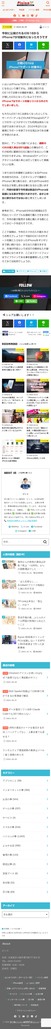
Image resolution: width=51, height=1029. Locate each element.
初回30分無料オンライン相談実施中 (22, 521)
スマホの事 (7, 27)
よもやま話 (12, 845)
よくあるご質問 (33, 983)
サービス (9, 817)
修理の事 (10, 854)
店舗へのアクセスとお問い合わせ (21, 988)
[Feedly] (31, 301)
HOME (6, 929)
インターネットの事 (16, 790)
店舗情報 (42, 988)
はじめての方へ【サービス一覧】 (19, 977)
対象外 (44, 271)
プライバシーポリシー (26, 1011)
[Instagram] (27, 15)
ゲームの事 (12, 808)
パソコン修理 (42, 977)
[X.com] (19, 15)
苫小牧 (8, 892)
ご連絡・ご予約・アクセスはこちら (26, 20)
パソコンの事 (14, 836)
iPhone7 (33, 271)
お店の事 (10, 799)
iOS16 (22, 271)
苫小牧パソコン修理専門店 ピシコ (24, 1022)
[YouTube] (23, 15)
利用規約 (35, 1005)
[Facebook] (14, 15)
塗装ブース (10, 873)
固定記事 (9, 864)
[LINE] (32, 15)
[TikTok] (36, 15)
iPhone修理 (18, 983)
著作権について (20, 1005)
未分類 (8, 882)
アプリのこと (12, 780)
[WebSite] (13, 527)
